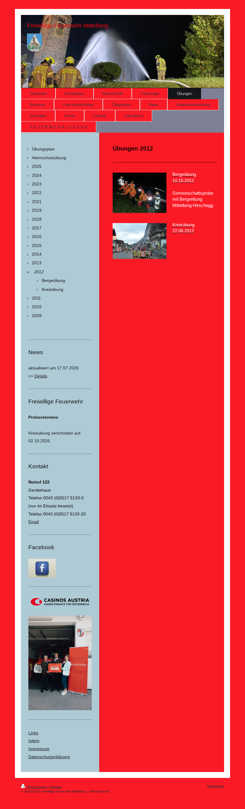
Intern (33, 740)
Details (40, 376)
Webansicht (215, 786)
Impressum (39, 748)
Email (33, 521)
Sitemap (55, 787)
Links (33, 732)
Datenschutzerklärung (49, 756)
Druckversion (37, 787)
